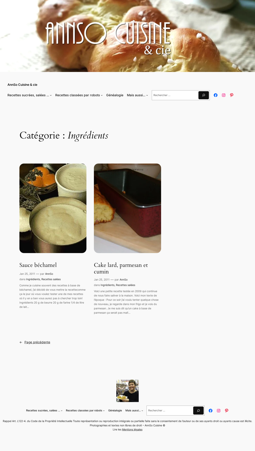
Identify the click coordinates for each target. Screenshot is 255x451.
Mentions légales (132, 429)
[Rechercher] (203, 95)
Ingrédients (33, 279)
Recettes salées (51, 279)
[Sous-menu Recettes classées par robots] (102, 95)
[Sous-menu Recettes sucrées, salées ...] (51, 95)
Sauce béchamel (38, 265)
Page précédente (34, 342)
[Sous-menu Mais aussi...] (147, 95)
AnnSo (49, 273)
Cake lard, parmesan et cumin (121, 268)
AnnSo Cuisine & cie (22, 85)
